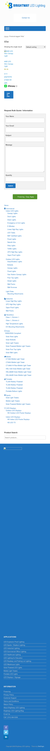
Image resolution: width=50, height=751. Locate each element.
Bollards (10, 265)
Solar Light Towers (12, 343)
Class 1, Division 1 (12, 317)
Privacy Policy (9, 695)
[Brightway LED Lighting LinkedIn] (6, 737)
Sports (8, 395)
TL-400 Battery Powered (14, 385)
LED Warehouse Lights (12, 664)
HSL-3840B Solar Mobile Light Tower (18, 375)
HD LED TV (11, 422)
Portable (9, 379)
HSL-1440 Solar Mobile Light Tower (18, 368)
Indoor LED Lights (12, 211)
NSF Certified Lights (14, 236)
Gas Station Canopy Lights (16, 274)
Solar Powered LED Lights (13, 667)
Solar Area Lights (12, 336)
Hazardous (10, 315)
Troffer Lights (12, 248)
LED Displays (11, 408)
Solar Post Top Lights (13, 349)
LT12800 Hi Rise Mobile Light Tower (18, 365)
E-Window (10, 226)
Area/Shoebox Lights (14, 261)
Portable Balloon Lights (14, 391)
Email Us (7, 714)
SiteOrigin (41, 746)
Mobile (8, 356)
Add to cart (8, 94)
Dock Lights (11, 216)
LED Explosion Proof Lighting (14, 642)
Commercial (10, 208)
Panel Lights (11, 239)
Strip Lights (11, 245)
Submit (10, 186)
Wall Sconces (12, 287)
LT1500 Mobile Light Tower (15, 359)
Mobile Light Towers (13, 401)
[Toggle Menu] (7, 28)
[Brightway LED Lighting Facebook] (6, 727)
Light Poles (10, 291)
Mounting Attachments (15, 294)
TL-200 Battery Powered (14, 381)
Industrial (9, 299)
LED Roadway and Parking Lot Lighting (17, 661)
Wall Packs (11, 284)
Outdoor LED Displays (13, 410)
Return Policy (8, 704)
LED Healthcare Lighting (12, 654)
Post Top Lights (12, 277)
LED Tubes (11, 232)
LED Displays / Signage (12, 677)
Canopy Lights (12, 213)
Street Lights (11, 281)
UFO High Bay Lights (14, 252)
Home (6, 36)
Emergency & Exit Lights (16, 223)
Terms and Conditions (11, 701)
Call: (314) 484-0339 (11, 717)
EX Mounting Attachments (15, 327)
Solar (8, 331)
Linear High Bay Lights (15, 229)
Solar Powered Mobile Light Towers (18, 346)
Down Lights (11, 220)
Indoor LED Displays (13, 417)
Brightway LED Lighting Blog (14, 711)
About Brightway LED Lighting (14, 707)
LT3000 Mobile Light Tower (15, 362)
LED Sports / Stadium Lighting (14, 645)
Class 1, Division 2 (12, 320)
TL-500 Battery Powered (14, 388)
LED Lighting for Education (13, 658)
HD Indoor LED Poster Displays (18, 419)
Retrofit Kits (11, 242)
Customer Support (10, 698)
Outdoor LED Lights (13, 259)
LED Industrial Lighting (12, 648)
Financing (7, 691)
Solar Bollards (11, 339)
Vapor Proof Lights (13, 255)
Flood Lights (11, 271)
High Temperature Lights (14, 323)
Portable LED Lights (11, 674)
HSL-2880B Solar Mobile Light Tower (18, 372)
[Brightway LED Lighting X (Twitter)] (6, 732)
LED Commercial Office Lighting (15, 651)
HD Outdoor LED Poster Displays (19, 413)
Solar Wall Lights (12, 352)
